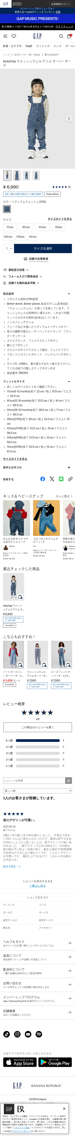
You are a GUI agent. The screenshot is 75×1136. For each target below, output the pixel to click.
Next (69, 119)
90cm (42, 227)
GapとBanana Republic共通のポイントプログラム (29, 1001)
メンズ (42, 905)
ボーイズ (43, 912)
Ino (34, 546)
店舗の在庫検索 (38, 258)
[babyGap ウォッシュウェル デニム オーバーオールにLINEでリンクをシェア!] (61, 479)
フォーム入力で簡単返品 (23, 276)
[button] (61, 4)
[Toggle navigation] (5, 36)
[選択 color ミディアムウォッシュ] (7, 209)
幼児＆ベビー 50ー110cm (27, 54)
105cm (20, 236)
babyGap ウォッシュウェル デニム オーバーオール (12, 607)
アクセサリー (46, 928)
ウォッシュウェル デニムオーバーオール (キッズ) (37, 674)
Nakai (12, 546)
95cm (58, 227)
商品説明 (8, 293)
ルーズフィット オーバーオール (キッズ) (61, 674)
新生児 (6, 928)
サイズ (7, 219)
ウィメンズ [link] (43, 46)
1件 (69, 187)
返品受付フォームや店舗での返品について (25, 959)
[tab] (37, 269)
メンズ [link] (57, 46)
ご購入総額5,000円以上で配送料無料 (22, 973)
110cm (33, 236)
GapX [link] (29, 46)
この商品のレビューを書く (37, 727)
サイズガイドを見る (60, 218)
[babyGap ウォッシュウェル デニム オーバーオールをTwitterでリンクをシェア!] (52, 479)
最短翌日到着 (16, 269)
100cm (8, 236)
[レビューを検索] (68, 780)
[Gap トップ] (37, 36)
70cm (10, 227)
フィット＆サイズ (14, 381)
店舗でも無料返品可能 (21, 282)
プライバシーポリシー (21, 1131)
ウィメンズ (9, 905)
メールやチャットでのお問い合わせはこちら (26, 987)
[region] (34, 1118)
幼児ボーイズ (46, 920)
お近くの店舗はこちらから (17, 1015)
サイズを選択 (43, 248)
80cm (26, 227)
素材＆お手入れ (12, 467)
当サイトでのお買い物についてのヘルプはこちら (28, 945)
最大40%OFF (51, 54)
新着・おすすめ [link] (12, 46)
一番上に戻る (37, 885)
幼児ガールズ (10, 920)
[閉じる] (64, 1108)
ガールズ (7, 912)
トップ (6, 54)
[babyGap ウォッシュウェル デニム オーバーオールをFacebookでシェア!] (43, 479)
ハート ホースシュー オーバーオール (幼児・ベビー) (12, 674)
